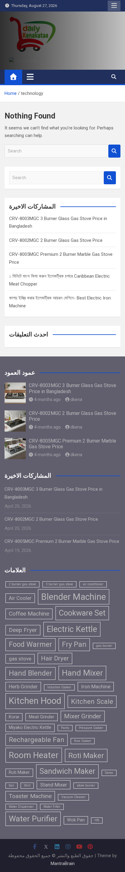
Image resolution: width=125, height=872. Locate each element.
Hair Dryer (55, 658)
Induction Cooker (59, 687)
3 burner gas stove (59, 584)
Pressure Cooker (91, 728)
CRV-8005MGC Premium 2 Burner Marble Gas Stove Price (62, 541)
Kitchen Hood (35, 701)
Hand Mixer (82, 672)
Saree (109, 773)
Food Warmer (30, 644)
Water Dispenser (21, 807)
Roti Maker (86, 755)
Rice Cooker (82, 741)
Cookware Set (82, 612)
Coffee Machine (29, 613)
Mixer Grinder (82, 716)
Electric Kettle (72, 629)
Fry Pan (74, 644)
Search (114, 151)
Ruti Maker (19, 772)
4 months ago (47, 399)
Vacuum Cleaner (73, 797)
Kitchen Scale (92, 701)
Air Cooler (20, 598)
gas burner (104, 646)
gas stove (20, 659)
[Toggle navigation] (30, 77)
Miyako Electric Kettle (30, 727)
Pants (65, 728)
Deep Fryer (23, 629)
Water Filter (51, 807)
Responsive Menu (114, 6)
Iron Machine (95, 686)
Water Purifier (33, 818)
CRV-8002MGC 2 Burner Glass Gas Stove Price (56, 240)
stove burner (86, 785)
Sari (11, 785)
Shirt (27, 785)
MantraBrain (63, 863)
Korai (14, 717)
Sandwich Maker (67, 771)
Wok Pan (76, 820)
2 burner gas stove (22, 584)
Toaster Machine (30, 796)
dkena (76, 399)
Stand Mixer (53, 785)
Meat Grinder (41, 717)
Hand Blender (30, 673)
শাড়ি (96, 820)
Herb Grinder (23, 686)
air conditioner (93, 584)
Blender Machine (73, 597)
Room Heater (34, 755)
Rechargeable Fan (36, 739)
